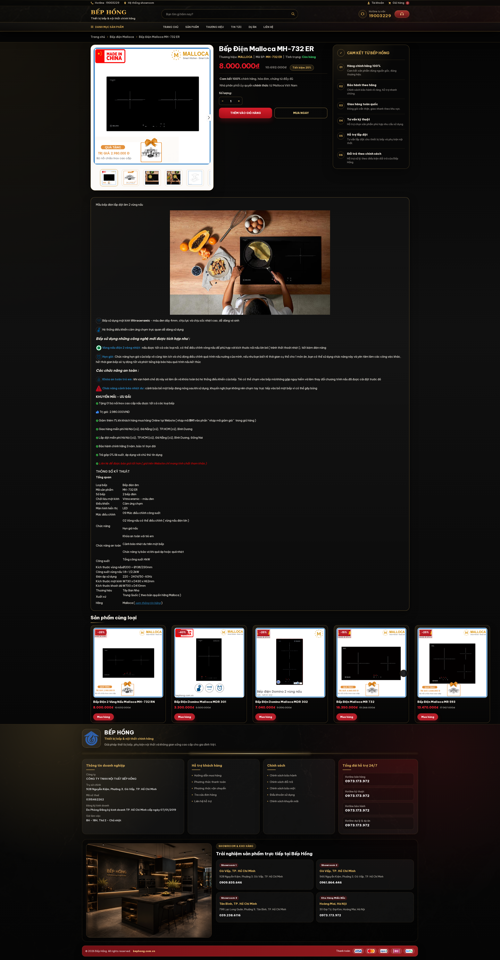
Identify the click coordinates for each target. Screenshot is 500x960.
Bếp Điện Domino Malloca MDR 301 (200, 702)
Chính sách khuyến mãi (284, 801)
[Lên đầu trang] (493, 953)
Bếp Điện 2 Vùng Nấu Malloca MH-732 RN (124, 702)
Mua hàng (103, 716)
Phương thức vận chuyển (210, 788)
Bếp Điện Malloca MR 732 (355, 702)
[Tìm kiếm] (293, 14)
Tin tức (236, 26)
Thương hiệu (215, 26)
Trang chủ (170, 26)
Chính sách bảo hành (283, 775)
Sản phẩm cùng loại (114, 617)
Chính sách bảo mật (282, 788)
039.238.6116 (230, 915)
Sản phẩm (192, 26)
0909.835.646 (230, 882)
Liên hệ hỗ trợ (203, 801)
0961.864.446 (331, 882)
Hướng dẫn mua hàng (207, 775)
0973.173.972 (330, 915)
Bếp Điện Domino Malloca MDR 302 (281, 702)
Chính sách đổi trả (281, 782)
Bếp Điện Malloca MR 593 (436, 702)
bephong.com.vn (144, 951)
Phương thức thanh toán (210, 782)
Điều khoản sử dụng (282, 794)
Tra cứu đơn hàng (205, 794)
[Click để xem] (152, 106)
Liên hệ (268, 26)
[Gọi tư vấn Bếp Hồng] (402, 14)
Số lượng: (225, 93)
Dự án (252, 26)
